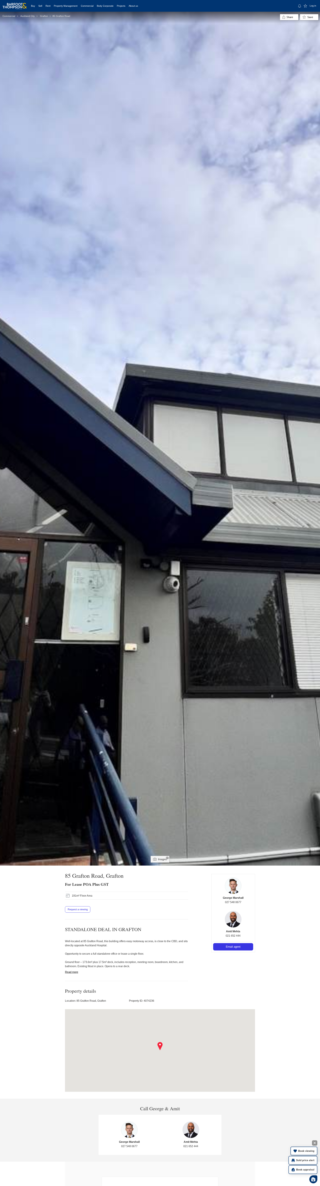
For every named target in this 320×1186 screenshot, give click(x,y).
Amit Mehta (233, 931)
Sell (40, 6)
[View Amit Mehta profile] (233, 919)
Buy (33, 6)
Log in (313, 5)
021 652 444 (233, 935)
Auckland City (27, 16)
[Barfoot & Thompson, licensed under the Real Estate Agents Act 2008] (14, 4)
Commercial (87, 6)
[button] (160, 1046)
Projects (121, 6)
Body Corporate (105, 6)
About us (133, 6)
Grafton (44, 16)
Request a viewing (78, 909)
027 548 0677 (233, 902)
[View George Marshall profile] (233, 885)
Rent (48, 6)
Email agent (233, 946)
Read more (71, 972)
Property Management (66, 6)
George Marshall (233, 897)
